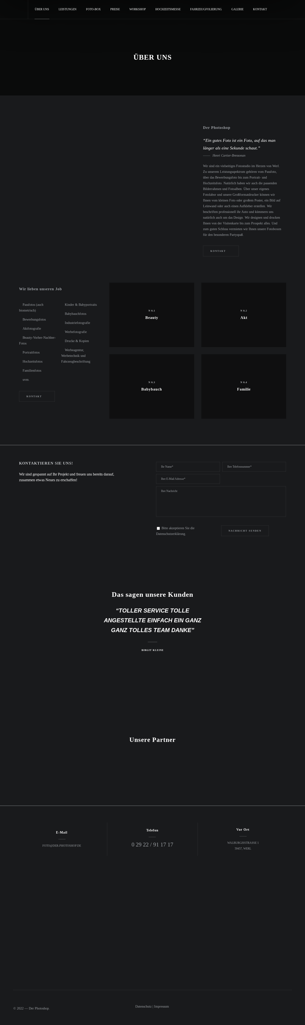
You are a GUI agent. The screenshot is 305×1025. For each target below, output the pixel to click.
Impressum (161, 1006)
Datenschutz (143, 1006)
